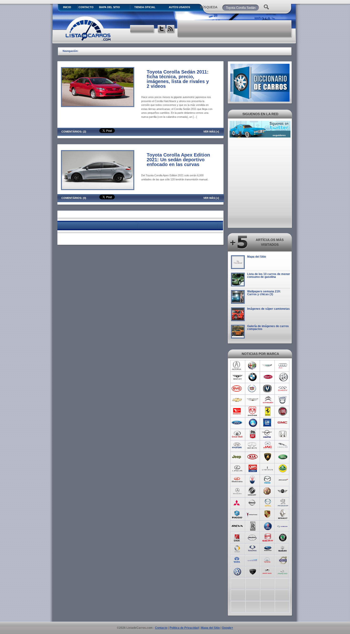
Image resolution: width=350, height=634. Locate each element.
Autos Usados (179, 7)
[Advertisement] (234, 28)
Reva (237, 525)
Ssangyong (252, 548)
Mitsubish (237, 502)
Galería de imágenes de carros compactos (268, 327)
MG (267, 491)
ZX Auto (282, 571)
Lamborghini (267, 457)
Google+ (227, 627)
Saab (267, 525)
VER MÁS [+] (211, 131)
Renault (282, 514)
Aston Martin (267, 365)
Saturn (237, 537)
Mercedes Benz (237, 491)
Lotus (282, 468)
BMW (252, 377)
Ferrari (267, 411)
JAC (267, 445)
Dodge (252, 411)
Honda (282, 434)
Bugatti (267, 377)
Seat (267, 537)
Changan (267, 388)
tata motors (237, 559)
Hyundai (237, 445)
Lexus (237, 468)
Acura (237, 365)
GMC (282, 422)
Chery (282, 388)
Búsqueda (208, 7)
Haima (267, 434)
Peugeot (282, 502)
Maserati (252, 480)
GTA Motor (252, 434)
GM (267, 422)
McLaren (282, 480)
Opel (267, 502)
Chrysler (252, 400)
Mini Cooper (282, 491)
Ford (237, 422)
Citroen (267, 400)
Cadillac (252, 388)
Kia (252, 457)
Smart (237, 548)
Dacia (282, 400)
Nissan (252, 502)
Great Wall (237, 434)
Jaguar (282, 445)
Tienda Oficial (144, 7)
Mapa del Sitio (256, 256)
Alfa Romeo (252, 365)
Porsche (267, 514)
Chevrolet (237, 400)
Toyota (267, 559)
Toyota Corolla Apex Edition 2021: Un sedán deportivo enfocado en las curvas (178, 159)
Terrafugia (252, 559)
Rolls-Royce (252, 525)
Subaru (267, 548)
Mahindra (237, 480)
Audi (282, 365)
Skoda (282, 537)
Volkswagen (237, 571)
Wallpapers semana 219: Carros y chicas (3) (264, 293)
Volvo (282, 559)
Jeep (237, 457)
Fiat (282, 411)
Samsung (282, 525)
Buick (282, 377)
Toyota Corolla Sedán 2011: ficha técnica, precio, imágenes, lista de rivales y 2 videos (178, 79)
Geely (252, 422)
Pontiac (252, 514)
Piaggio (237, 514)
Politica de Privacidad (184, 627)
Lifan (252, 468)
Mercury (252, 491)
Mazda (267, 480)
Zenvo (252, 571)
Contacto (86, 7)
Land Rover (282, 457)
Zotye (267, 571)
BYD (237, 388)
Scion (252, 537)
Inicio (67, 7)
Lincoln (267, 468)
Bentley (237, 377)
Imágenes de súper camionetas (268, 308)
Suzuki (282, 548)
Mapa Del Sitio (109, 7)
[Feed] (170, 29)
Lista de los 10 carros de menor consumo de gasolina (268, 275)
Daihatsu (237, 411)
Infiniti (252, 445)
